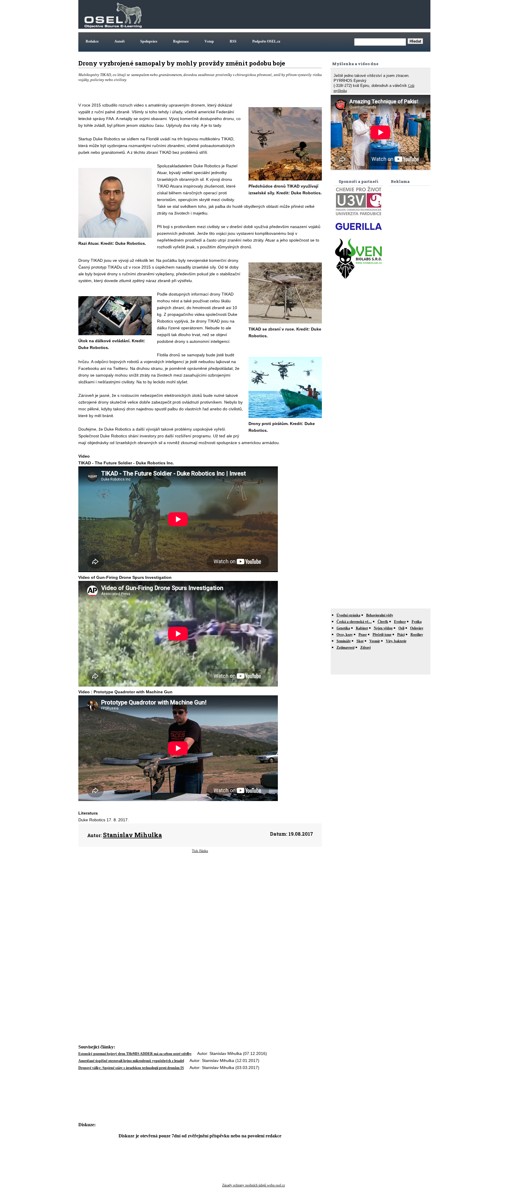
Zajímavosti (345, 647)
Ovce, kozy (345, 635)
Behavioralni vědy (379, 615)
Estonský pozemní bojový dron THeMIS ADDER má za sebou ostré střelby (135, 1054)
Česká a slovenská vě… (354, 622)
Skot (360, 641)
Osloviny (416, 628)
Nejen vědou (383, 628)
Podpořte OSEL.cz (266, 41)
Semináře (344, 641)
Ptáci (401, 635)
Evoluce (400, 622)
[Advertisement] (322, 14)
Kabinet (362, 628)
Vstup (209, 41)
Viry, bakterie (396, 641)
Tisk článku (200, 851)
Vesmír (374, 641)
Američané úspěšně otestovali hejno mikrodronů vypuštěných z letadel (131, 1061)
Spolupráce (148, 41)
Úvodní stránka (348, 615)
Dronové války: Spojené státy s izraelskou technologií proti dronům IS (131, 1068)
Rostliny (416, 635)
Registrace (181, 41)
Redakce (92, 41)
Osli (401, 628)
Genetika (343, 628)
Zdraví (365, 647)
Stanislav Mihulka (132, 835)
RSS (233, 41)
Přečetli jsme (382, 635)
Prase (363, 635)
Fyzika (417, 622)
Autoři (119, 41)
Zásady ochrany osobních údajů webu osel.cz (253, 1185)
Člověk (383, 622)
